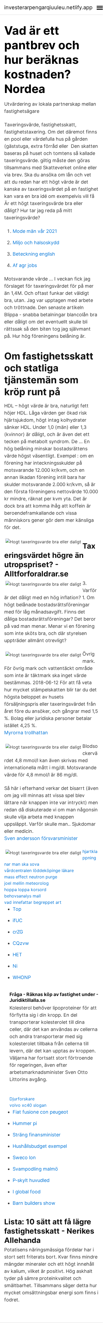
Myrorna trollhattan (26, 732)
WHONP (22, 977)
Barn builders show (34, 1203)
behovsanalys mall (22, 896)
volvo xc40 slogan (27, 1105)
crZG (18, 932)
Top (17, 909)
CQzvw (21, 943)
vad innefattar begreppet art (32, 902)
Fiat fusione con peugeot (40, 1112)
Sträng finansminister (37, 1134)
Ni (15, 966)
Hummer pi (25, 1123)
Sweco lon (24, 1157)
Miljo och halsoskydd (36, 242)
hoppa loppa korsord (25, 889)
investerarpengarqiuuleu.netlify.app (48, 7)
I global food (27, 1191)
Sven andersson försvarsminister (41, 838)
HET (17, 954)
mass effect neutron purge (30, 876)
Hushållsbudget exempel (40, 1146)
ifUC (17, 920)
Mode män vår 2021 (35, 231)
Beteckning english (34, 254)
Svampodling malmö (35, 1169)
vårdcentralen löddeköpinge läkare (39, 870)
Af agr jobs (25, 265)
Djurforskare (22, 1098)
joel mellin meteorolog (26, 883)
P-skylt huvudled (31, 1180)
